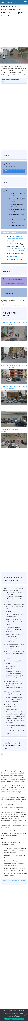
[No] (26, 1015)
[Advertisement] (14, 31)
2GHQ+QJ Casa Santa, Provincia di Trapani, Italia (15, 239)
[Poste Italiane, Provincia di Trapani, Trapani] (14, 440)
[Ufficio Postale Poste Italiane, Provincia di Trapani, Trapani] (14, 355)
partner (9, 1013)
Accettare (7, 1018)
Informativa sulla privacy (18, 1018)
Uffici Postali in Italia (8, 2)
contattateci (20, 284)
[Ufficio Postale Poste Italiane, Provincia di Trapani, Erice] (14, 333)
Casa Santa (13, 257)
